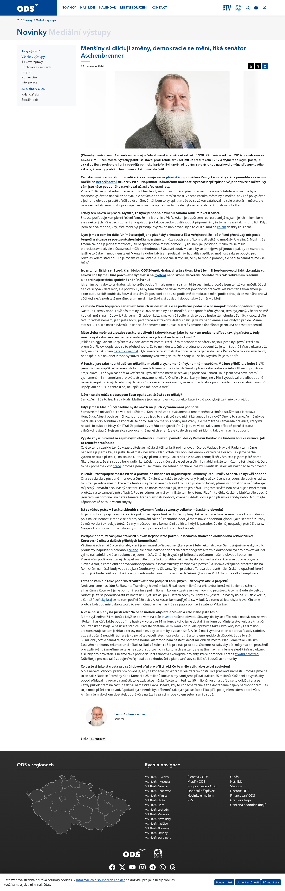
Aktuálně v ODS (33, 89)
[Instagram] (142, 868)
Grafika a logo (240, 800)
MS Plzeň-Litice (154, 805)
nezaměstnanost (126, 351)
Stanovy (236, 786)
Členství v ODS (198, 777)
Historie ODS (239, 791)
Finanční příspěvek (201, 791)
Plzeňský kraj (102, 599)
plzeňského (175, 177)
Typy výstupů (31, 51)
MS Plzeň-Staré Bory (158, 837)
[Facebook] (112, 868)
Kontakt (159, 7)
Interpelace (29, 82)
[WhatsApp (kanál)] (163, 868)
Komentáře (29, 77)
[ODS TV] (132, 868)
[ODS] (134, 852)
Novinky (69, 7)
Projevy (27, 72)
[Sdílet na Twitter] (258, 66)
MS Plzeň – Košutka (157, 781)
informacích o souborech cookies (100, 880)
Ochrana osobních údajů (248, 805)
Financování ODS (242, 795)
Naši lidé (87, 7)
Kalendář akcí (31, 94)
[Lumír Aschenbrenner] (96, 716)
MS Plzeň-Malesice (157, 814)
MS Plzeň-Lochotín (157, 809)
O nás (234, 777)
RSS (190, 800)
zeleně (133, 550)
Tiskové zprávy (32, 62)
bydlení (160, 275)
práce (117, 466)
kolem (221, 227)
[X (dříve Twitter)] (122, 868)
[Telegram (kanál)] (152, 868)
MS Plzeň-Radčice (156, 823)
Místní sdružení (133, 7)
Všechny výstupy (33, 57)
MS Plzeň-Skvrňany (157, 828)
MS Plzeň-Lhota (155, 800)
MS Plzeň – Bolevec (157, 777)
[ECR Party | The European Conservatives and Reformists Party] (238, 8)
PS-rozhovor (98, 738)
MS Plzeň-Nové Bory (158, 819)
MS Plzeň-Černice (156, 786)
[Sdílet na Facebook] (265, 66)
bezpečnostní (106, 182)
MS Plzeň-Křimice (156, 795)
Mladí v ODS (196, 781)
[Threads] (173, 868)
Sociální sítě (30, 100)
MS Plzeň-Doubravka (158, 791)
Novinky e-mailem (200, 795)
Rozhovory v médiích (36, 67)
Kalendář (107, 7)
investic (167, 617)
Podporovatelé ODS (202, 786)
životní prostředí (247, 654)
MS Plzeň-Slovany (156, 833)
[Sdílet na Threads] (251, 66)
